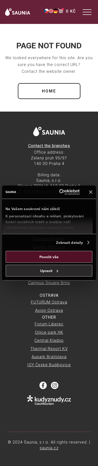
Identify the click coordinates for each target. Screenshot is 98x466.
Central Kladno (49, 340)
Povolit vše (49, 257)
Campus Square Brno (49, 282)
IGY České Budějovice (49, 364)
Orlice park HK (49, 332)
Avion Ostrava (49, 310)
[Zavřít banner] (90, 192)
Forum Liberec (49, 324)
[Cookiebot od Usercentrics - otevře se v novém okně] (59, 192)
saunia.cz (49, 448)
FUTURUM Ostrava (49, 302)
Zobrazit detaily (69, 242)
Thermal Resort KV (49, 348)
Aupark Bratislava (49, 356)
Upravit (46, 271)
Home (49, 91)
